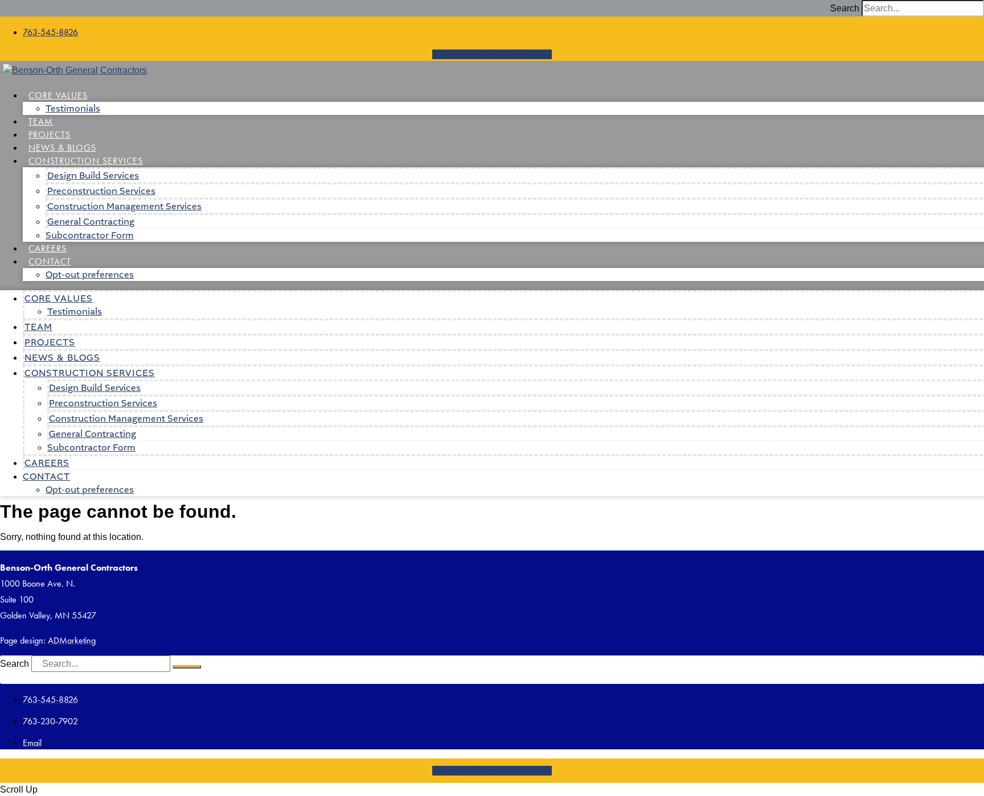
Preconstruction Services (101, 191)
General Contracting (90, 222)
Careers (47, 248)
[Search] (187, 667)
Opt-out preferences (90, 275)
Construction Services (85, 161)
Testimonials (73, 108)
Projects (49, 135)
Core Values (58, 95)
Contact (49, 261)
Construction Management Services (124, 206)
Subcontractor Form (90, 235)
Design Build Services (93, 176)
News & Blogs (62, 148)
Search (844, 8)
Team (40, 121)
